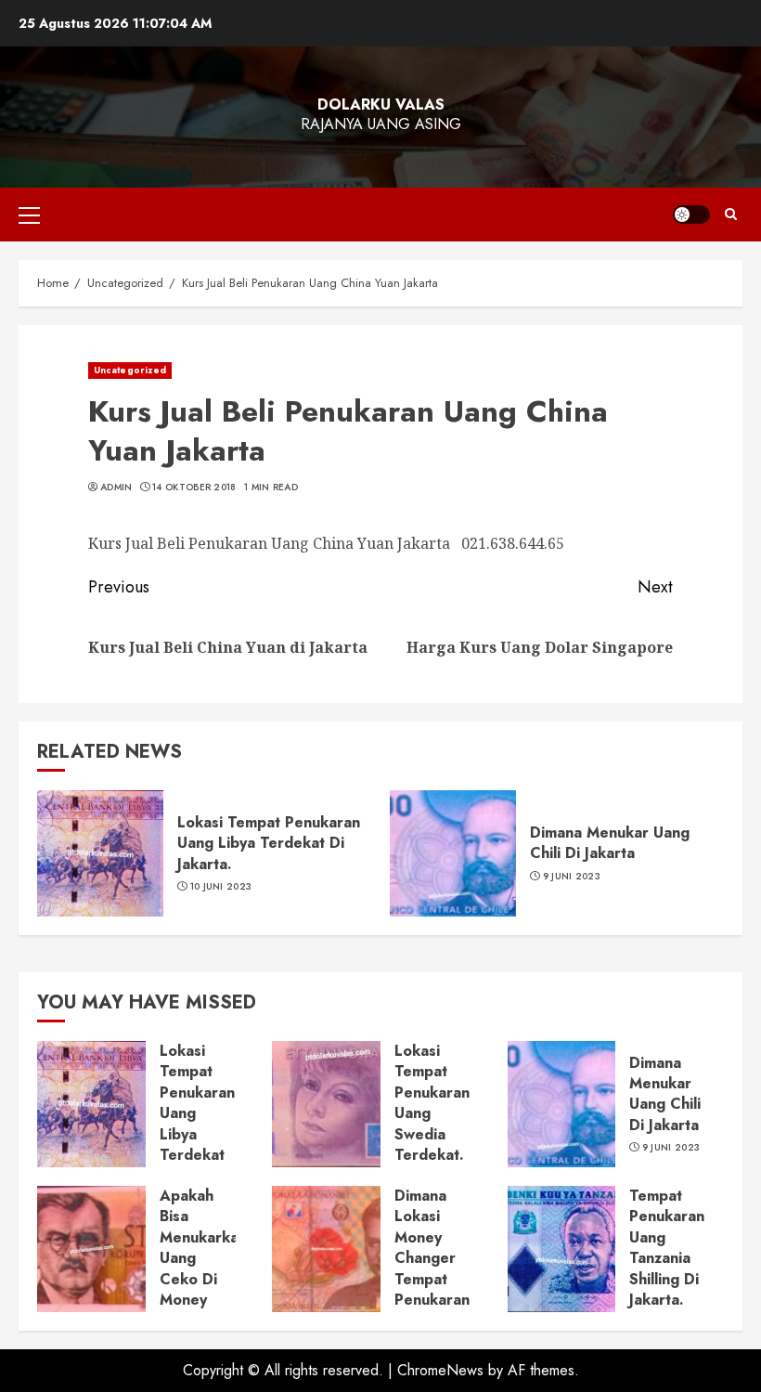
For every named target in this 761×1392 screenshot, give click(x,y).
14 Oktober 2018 (194, 487)
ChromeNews (440, 1370)
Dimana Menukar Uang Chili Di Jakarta (610, 843)
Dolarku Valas (381, 104)
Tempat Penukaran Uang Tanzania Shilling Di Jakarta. (666, 1247)
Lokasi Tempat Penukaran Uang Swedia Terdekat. (432, 1102)
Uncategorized (130, 370)
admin (116, 487)
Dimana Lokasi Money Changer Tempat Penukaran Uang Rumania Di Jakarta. (432, 1278)
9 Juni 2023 (571, 876)
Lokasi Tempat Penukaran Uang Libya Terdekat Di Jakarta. (268, 843)
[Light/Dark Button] (691, 214)
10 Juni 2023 (221, 886)
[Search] (730, 214)
